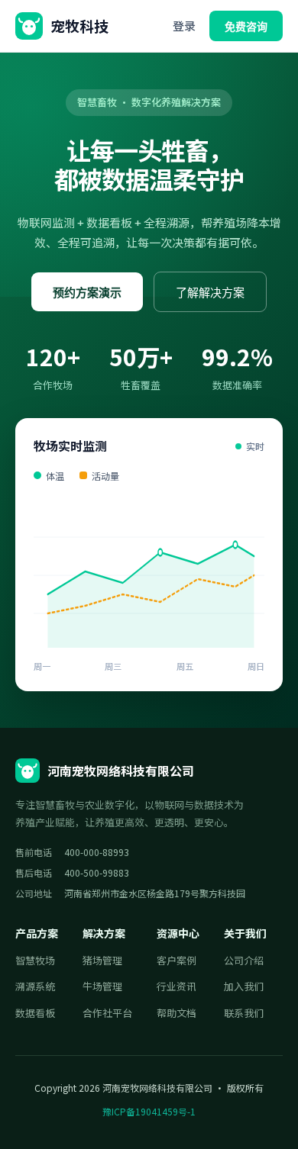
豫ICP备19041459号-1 (149, 1111)
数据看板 (35, 1013)
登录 (184, 26)
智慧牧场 (35, 960)
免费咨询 (246, 27)
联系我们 (244, 1013)
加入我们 (244, 986)
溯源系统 (35, 986)
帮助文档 (176, 1013)
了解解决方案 (210, 292)
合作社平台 (107, 1013)
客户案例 (176, 960)
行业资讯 (176, 986)
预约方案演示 (87, 292)
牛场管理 (102, 986)
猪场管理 (102, 960)
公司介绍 (244, 960)
